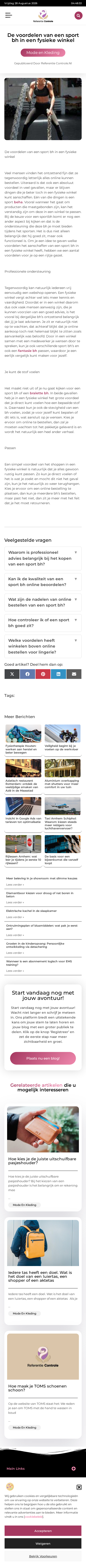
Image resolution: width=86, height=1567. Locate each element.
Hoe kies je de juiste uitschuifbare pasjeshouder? (42, 1161)
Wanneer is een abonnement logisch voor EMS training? (39, 963)
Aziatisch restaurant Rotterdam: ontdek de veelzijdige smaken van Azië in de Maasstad (22, 785)
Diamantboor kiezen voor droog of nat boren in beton (39, 894)
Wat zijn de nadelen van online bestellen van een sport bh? (43, 602)
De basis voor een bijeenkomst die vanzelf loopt (61, 860)
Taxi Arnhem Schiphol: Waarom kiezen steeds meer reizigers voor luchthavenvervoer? (61, 823)
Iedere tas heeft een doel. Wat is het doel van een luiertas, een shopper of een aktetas (40, 1276)
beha (18, 202)
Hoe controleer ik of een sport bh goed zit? (43, 623)
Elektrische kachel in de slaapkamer (31, 911)
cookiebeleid (33, 1516)
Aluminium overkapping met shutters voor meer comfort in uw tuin (62, 784)
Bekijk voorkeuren (43, 1556)
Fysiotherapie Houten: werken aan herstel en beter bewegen (21, 749)
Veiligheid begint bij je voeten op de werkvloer (61, 747)
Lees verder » (15, 884)
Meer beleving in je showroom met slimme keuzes (41, 878)
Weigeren (43, 1543)
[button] (79, 1487)
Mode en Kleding (43, 52)
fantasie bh (27, 351)
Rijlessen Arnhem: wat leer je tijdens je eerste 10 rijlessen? (23, 860)
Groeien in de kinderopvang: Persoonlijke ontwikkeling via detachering (35, 945)
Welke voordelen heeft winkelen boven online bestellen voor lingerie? (43, 646)
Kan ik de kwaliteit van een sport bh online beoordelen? (43, 582)
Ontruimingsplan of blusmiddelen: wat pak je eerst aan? (42, 927)
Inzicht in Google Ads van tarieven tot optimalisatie (23, 820)
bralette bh (39, 393)
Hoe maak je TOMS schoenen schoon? (37, 1388)
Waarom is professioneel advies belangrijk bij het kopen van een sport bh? (43, 558)
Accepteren (43, 1531)
